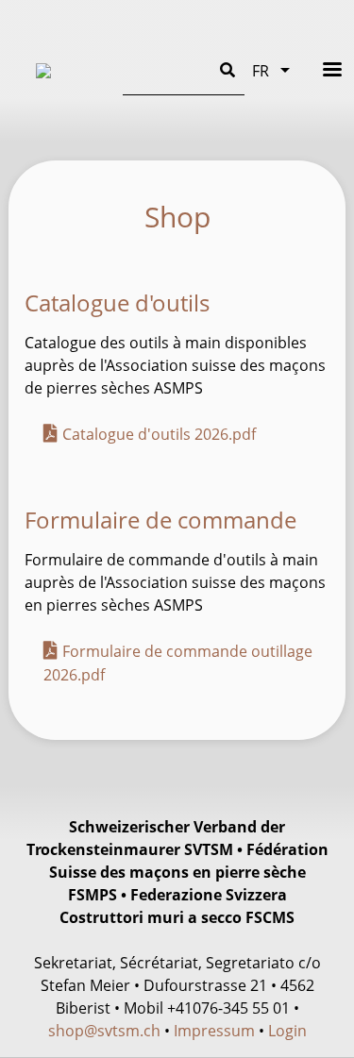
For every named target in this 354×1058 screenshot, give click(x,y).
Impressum (214, 1030)
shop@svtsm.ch (104, 1030)
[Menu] (320, 69)
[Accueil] (64, 70)
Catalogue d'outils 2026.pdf (159, 434)
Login (287, 1030)
